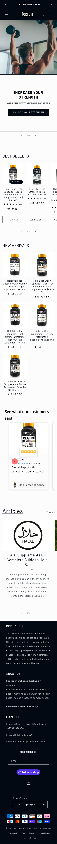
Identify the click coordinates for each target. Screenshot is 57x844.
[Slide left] (21, 231)
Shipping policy (46, 833)
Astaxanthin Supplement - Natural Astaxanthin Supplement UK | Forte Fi (42, 337)
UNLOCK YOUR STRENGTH (28, 112)
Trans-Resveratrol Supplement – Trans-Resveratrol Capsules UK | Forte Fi (15, 385)
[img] (28, 451)
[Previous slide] (21, 135)
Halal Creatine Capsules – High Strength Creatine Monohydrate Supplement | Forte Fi (14, 337)
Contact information (29, 838)
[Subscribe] (45, 761)
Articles (12, 510)
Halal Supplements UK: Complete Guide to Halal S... (27, 560)
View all (50, 512)
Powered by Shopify (28, 828)
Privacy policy (13, 833)
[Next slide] (35, 135)
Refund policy (45, 828)
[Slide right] (35, 231)
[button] (6, 14)
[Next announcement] (51, 4)
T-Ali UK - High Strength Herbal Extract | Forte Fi (37, 191)
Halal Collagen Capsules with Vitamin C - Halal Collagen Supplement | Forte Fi (15, 285)
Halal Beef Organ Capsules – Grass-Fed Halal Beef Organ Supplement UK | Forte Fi (42, 286)
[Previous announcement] (5, 4)
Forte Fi (16, 828)
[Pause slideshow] (53, 135)
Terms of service (29, 833)
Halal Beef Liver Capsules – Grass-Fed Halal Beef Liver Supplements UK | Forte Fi (13, 194)
